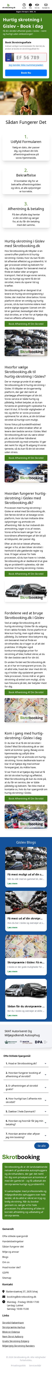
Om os (6, 1262)
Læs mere (12, 883)
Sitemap (6, 1277)
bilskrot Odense (11, 1331)
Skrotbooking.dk (21, 1357)
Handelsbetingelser (13, 1241)
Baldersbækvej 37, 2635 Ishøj (22, 1291)
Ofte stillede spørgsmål (15, 1236)
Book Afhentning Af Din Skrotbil (26, 323)
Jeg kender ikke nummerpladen (26, 65)
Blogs (5, 1257)
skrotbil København (13, 1322)
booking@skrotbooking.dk (21, 1296)
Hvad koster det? (11, 1267)
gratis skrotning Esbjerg (15, 1341)
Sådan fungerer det (13, 1246)
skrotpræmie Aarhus (13, 1327)
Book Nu (26, 72)
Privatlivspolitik (18, 1365)
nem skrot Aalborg (12, 1336)
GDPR (5, 1272)
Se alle (42, 1145)
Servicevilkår (35, 1365)
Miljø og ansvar (10, 1251)
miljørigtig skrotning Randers (18, 1345)
